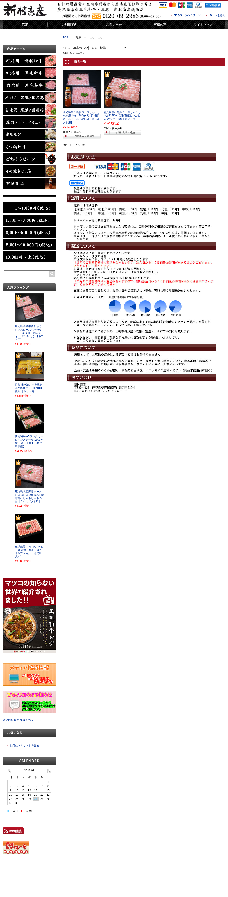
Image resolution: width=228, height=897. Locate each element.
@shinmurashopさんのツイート (22, 720)
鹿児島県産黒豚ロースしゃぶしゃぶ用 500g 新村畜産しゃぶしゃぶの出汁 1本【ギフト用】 (122, 116)
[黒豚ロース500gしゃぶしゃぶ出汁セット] (122, 106)
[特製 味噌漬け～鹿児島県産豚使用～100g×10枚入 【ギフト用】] (29, 379)
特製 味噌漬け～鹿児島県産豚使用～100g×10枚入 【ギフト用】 (28, 388)
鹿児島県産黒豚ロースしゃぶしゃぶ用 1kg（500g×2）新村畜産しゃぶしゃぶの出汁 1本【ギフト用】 (81, 117)
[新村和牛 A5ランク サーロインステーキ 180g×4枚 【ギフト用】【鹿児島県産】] (29, 431)
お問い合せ (114, 24)
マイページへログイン (187, 15)
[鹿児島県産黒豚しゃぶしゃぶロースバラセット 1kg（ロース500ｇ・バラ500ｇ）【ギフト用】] (29, 321)
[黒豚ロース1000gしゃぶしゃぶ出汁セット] (82, 106)
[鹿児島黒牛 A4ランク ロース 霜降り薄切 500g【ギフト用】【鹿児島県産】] (29, 541)
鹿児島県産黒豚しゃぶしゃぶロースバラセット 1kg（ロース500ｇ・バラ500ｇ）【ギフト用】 (29, 333)
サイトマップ (203, 24)
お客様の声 (158, 24)
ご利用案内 (69, 24)
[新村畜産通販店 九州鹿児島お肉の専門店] (25, 16)
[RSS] (13, 832)
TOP (25, 24)
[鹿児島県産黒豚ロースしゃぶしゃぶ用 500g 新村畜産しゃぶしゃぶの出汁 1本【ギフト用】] (29, 486)
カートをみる (217, 15)
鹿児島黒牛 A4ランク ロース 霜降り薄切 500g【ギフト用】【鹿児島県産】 (29, 551)
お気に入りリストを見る (24, 745)
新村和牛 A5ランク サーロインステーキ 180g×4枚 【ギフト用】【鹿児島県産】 (29, 441)
